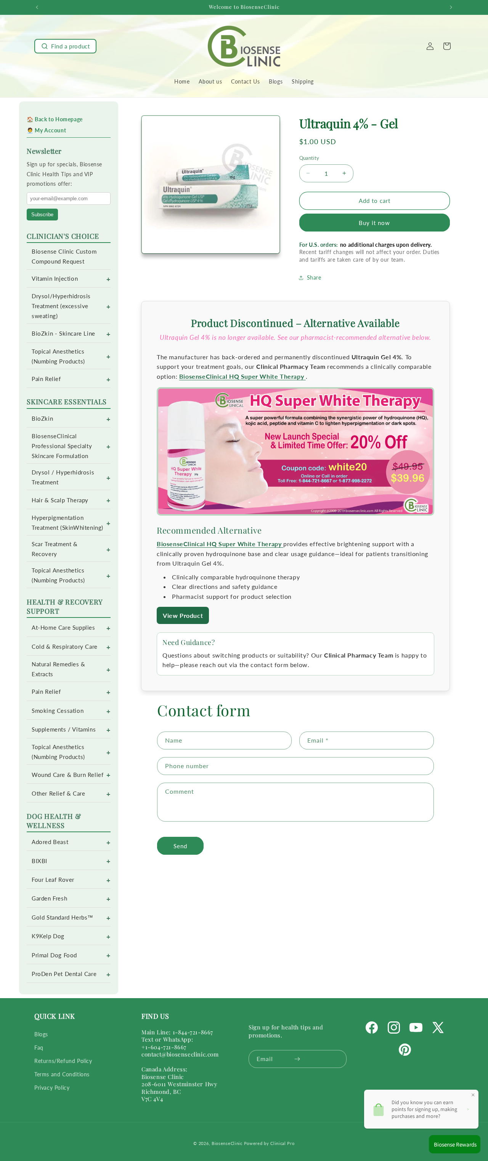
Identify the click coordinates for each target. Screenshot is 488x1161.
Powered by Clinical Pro (269, 1143)
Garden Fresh (49, 898)
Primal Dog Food (54, 955)
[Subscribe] (297, 1059)
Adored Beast (50, 842)
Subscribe (42, 214)
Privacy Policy (51, 1087)
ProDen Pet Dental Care (64, 974)
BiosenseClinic (227, 1143)
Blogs (41, 1034)
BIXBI (39, 861)
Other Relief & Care (58, 793)
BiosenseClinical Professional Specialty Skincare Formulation (62, 446)
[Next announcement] (451, 7)
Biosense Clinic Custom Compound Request (64, 256)
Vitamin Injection (55, 278)
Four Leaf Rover (53, 879)
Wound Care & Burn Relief (67, 775)
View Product (183, 615)
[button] (65, 46)
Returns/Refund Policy (63, 1061)
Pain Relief (46, 379)
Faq (38, 1047)
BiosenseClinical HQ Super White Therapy (242, 376)
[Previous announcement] (37, 7)
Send (180, 845)
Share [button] (314, 277)
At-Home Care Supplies (63, 627)
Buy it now (374, 222)
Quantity (309, 158)
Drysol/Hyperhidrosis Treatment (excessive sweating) (61, 306)
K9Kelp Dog (48, 936)
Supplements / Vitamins (64, 729)
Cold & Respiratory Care (65, 646)
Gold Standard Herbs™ (62, 917)
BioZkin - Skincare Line (63, 333)
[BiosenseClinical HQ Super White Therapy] (295, 452)
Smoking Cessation (57, 711)
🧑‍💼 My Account (46, 130)
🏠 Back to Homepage (55, 119)
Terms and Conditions (62, 1074)
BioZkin (42, 418)
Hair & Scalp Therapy (60, 500)
